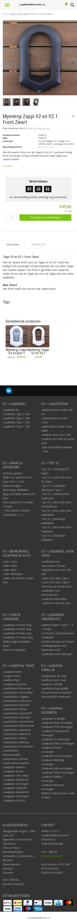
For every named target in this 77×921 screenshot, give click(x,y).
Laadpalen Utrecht (14, 800)
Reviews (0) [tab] (38, 244)
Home (6, 13)
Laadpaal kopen (12, 671)
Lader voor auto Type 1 (55, 578)
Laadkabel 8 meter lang (17, 633)
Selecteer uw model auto (56, 586)
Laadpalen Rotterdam (16, 796)
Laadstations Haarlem (16, 763)
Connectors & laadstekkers (57, 633)
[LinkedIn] (9, 390)
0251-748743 (11, 880)
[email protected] (51, 856)
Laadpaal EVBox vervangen (57, 743)
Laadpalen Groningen (16, 784)
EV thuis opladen (13, 473)
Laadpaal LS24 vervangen (56, 756)
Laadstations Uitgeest (16, 696)
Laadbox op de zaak (53, 680)
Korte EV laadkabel (14, 650)
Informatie (16, 365)
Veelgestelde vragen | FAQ (19, 831)
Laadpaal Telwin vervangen (57, 772)
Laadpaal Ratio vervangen (57, 768)
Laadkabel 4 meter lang (17, 625)
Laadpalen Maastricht (16, 792)
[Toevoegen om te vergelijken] (73, 116)
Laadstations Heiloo (15, 738)
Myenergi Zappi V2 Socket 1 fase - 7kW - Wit (16, 354)
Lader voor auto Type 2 (55, 582)
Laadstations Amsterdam (18, 746)
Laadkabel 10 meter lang (18, 637)
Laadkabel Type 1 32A (16, 422)
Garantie (8, 872)
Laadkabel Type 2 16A (16, 418)
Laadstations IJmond (15, 759)
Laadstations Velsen (15, 709)
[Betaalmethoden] (8, 902)
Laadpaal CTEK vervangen (57, 727)
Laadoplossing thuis (15, 684)
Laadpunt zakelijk (51, 684)
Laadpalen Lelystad (14, 788)
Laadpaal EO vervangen (55, 739)
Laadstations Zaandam (17, 717)
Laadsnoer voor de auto (56, 603)
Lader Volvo (10, 565)
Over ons (8, 835)
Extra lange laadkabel (15, 490)
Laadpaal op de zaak (53, 676)
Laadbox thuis (11, 680)
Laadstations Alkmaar (16, 742)
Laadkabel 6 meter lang (17, 629)
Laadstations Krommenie (18, 721)
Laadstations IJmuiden (16, 705)
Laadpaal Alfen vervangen (57, 722)
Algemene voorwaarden (17, 839)
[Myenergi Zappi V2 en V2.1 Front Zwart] (40, 59)
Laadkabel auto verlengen (57, 654)
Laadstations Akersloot (17, 734)
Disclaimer (9, 843)
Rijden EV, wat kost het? (17, 477)
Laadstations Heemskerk (18, 692)
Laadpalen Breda (13, 771)
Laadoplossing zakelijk (54, 688)
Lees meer (7, 166)
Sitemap (8, 868)
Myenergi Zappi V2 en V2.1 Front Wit (38, 353)
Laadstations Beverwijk (17, 688)
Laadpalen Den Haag (15, 775)
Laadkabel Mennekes (54, 599)
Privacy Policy (11, 848)
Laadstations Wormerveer (18, 725)
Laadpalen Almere (14, 767)
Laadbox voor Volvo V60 (56, 435)
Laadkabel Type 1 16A (16, 426)
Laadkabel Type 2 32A (16, 414)
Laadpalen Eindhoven (16, 779)
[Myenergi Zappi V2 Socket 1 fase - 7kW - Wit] (16, 336)
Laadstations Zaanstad (17, 730)
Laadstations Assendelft (17, 713)
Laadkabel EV (11, 410)
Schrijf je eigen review (39, 128)
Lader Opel (9, 570)
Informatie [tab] (13, 244)
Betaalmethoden (13, 852)
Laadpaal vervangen (53, 718)
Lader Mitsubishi (13, 574)
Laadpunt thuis (12, 676)
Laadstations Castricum (17, 701)
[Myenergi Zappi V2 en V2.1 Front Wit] (38, 336)
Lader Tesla (10, 561)
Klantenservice (11, 864)
